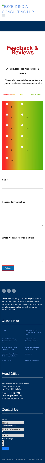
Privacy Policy (7, 360)
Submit (8, 268)
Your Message (7, 438)
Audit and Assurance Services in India (9, 348)
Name (4, 419)
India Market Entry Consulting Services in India (33, 332)
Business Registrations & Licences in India (10, 355)
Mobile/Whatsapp (9, 425)
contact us (29, 354)
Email (4, 432)
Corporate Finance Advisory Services (31, 340)
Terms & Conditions (32, 360)
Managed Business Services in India (32, 348)
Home (4, 330)
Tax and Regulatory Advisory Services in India (9, 341)
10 (12, 160)
